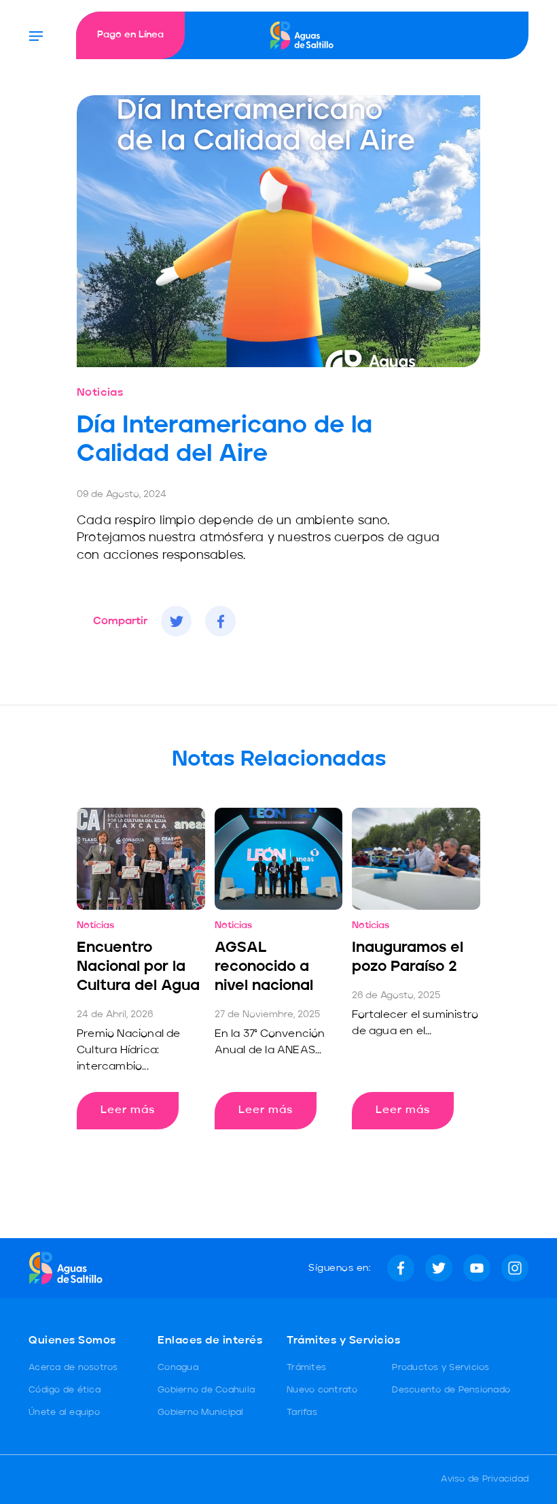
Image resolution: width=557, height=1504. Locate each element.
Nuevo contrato (322, 1390)
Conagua (178, 1367)
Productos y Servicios (440, 1367)
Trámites (306, 1367)
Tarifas (302, 1412)
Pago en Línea (130, 34)
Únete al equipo (64, 1412)
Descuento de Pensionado (451, 1390)
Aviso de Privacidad (484, 1479)
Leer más (128, 1110)
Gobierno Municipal (201, 1412)
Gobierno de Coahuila (206, 1390)
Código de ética (65, 1390)
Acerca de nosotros (73, 1367)
